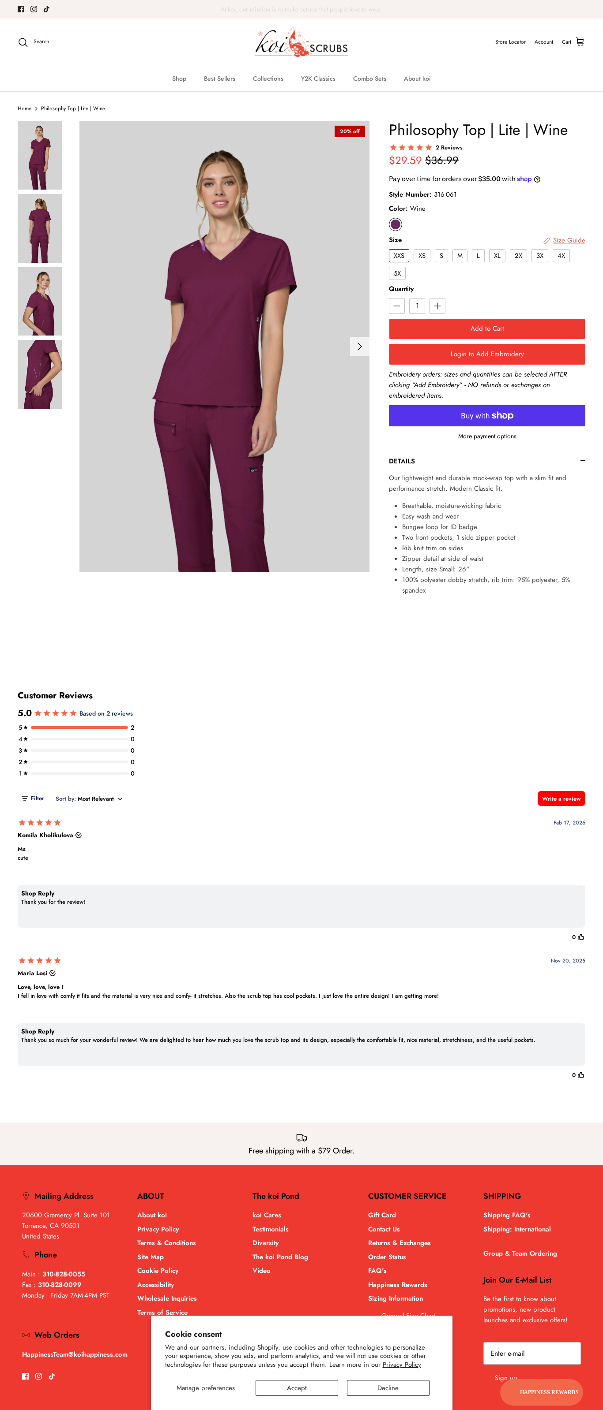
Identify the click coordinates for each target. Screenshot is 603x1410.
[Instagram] (33, 9)
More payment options (487, 436)
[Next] (359, 346)
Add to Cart (487, 328)
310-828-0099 (60, 1285)
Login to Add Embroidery (487, 354)
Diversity (266, 1243)
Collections (268, 78)
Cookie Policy (157, 1271)
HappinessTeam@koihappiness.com (75, 1354)
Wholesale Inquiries (167, 1298)
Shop (179, 78)
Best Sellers (219, 78)
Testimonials (271, 1229)
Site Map (150, 1257)
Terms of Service (162, 1312)
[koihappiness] (301, 42)
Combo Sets (369, 78)
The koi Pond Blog (280, 1257)
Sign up (506, 1378)
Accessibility (155, 1285)
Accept (297, 1388)
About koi (417, 78)
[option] (224, 346)
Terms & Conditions (166, 1243)
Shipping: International (517, 1229)
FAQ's (377, 1271)
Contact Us (384, 1229)
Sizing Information (395, 1298)
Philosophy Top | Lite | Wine (73, 108)
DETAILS (402, 461)
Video (262, 1271)
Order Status (387, 1257)
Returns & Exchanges (399, 1243)
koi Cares (267, 1215)
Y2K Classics (318, 78)
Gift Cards (286, 9)
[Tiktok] (46, 9)
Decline (388, 1388)
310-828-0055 (63, 1274)
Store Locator (510, 42)
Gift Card (382, 1215)
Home (24, 108)
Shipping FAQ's (507, 1215)
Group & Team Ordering (520, 1253)
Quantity (401, 289)
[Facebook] (21, 9)
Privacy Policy (402, 1364)
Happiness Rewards (397, 1285)
